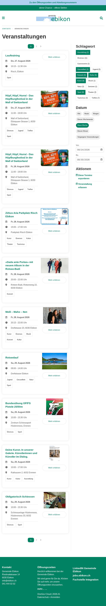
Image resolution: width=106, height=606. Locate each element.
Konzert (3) (81, 75)
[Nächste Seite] (41, 46)
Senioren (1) (92, 86)
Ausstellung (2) (83, 52)
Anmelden (55, 597)
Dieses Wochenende (85, 119)
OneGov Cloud (44, 594)
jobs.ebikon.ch (81, 575)
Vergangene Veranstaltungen (88, 137)
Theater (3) (92, 92)
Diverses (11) (82, 58)
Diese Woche (82, 125)
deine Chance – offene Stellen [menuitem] (54, 8)
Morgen (96, 114)
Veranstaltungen (21, 28)
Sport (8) (80, 92)
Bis (77, 155)
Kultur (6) (93, 75)
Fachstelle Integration (86, 579)
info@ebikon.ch (9, 581)
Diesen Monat (82, 131)
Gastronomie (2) (83, 64)
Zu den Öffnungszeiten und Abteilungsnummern (53, 2)
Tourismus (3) (82, 98)
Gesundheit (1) (82, 69)
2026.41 (56, 594)
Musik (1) (91, 81)
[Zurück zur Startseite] (53, 18)
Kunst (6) (80, 81)
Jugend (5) (96, 69)
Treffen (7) (96, 98)
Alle (78, 114)
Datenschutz (43, 597)
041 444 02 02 (8, 584)
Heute (86, 114)
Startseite (6, 28)
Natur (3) (80, 86)
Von (77, 145)
